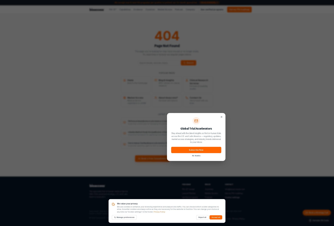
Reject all (202, 217)
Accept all (216, 217)
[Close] (221, 117)
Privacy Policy (159, 212)
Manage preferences (126, 217)
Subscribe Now (196, 150)
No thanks (196, 156)
